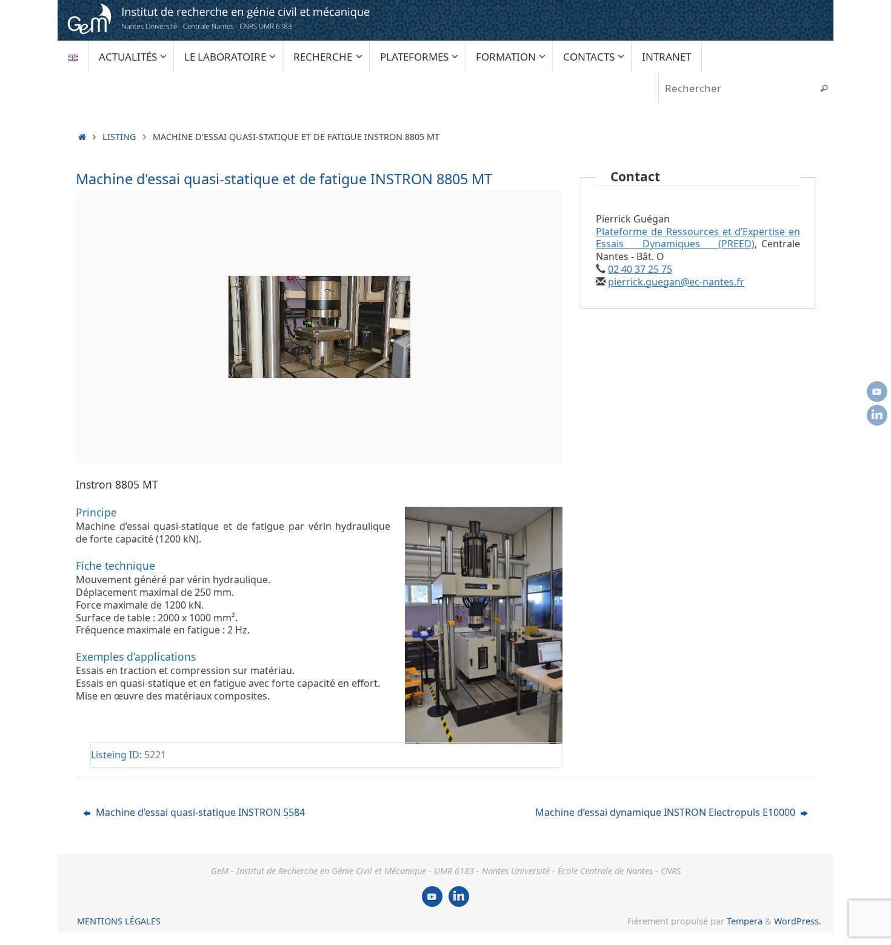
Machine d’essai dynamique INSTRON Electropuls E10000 (666, 812)
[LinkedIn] (877, 415)
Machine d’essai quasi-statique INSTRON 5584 (199, 812)
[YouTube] (877, 391)
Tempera (745, 921)
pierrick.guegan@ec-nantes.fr (676, 282)
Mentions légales (119, 921)
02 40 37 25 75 (640, 269)
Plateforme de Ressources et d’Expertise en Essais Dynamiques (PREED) (698, 238)
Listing (119, 136)
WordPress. (797, 921)
